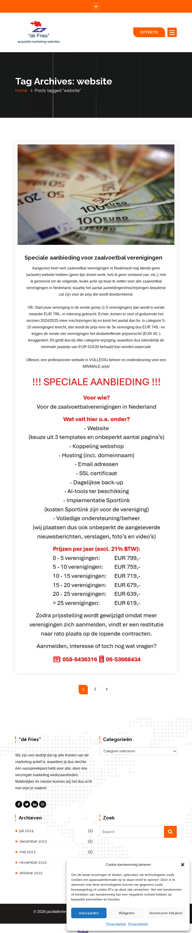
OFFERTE (149, 32)
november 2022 (33, 862)
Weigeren (126, 913)
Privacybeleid (116, 924)
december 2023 (33, 841)
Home (21, 90)
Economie (124, 245)
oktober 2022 (31, 873)
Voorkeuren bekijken (166, 913)
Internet (138, 245)
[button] (182, 864)
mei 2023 (27, 852)
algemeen (109, 245)
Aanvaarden (89, 913)
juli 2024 (26, 831)
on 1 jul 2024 (47, 245)
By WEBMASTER (79, 245)
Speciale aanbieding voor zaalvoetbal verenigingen (93, 257)
